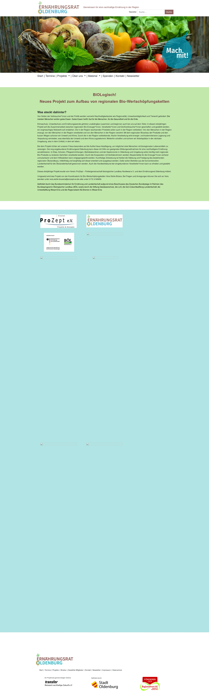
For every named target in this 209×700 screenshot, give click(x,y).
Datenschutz (117, 670)
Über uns (78, 76)
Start (40, 76)
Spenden (108, 76)
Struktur (63, 670)
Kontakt (120, 76)
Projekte (62, 76)
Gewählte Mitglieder (75, 670)
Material (93, 76)
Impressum (106, 670)
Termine (50, 76)
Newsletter (132, 12)
